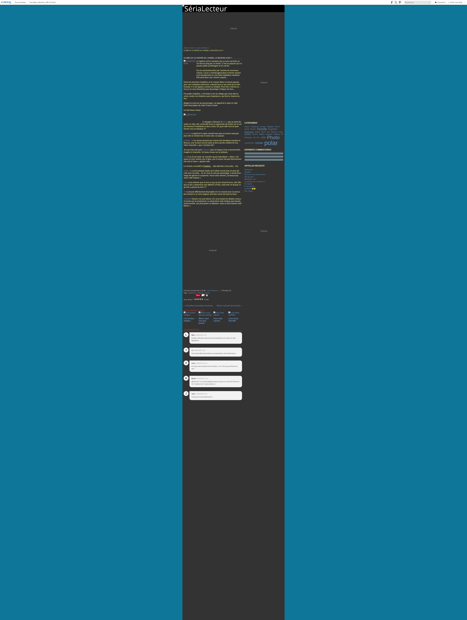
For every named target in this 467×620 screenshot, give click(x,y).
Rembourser (248, 170)
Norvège (263, 126)
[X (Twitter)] (395, 2)
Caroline (187, 133)
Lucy (186, 182)
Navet (263, 132)
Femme (255, 134)
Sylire (186, 171)
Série (281, 132)
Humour (249, 132)
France (270, 127)
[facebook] (391, 2)
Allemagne (248, 137)
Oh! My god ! (249, 177)
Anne (224, 122)
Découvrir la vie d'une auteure (254, 174)
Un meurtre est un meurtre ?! (254, 181)
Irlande (246, 129)
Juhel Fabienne (201, 48)
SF (282, 134)
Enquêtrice (273, 129)
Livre (268, 132)
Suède (257, 132)
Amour (247, 126)
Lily (185, 157)
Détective (274, 132)
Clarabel (187, 199)
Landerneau (249, 143)
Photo (273, 137)
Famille (262, 129)
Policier (277, 126)
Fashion (206, 150)
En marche (248, 184)
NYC (258, 137)
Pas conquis (248, 191)
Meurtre (253, 129)
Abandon (247, 172)
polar (271, 143)
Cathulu (187, 140)
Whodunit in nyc (250, 179)
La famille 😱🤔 (250, 189)
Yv (185, 192)
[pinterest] (399, 2)
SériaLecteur (189, 48)
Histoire (277, 134)
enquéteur (269, 134)
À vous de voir (249, 186)
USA (263, 137)
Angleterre (255, 127)
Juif (254, 137)
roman (259, 143)
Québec (247, 134)
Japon (261, 134)
